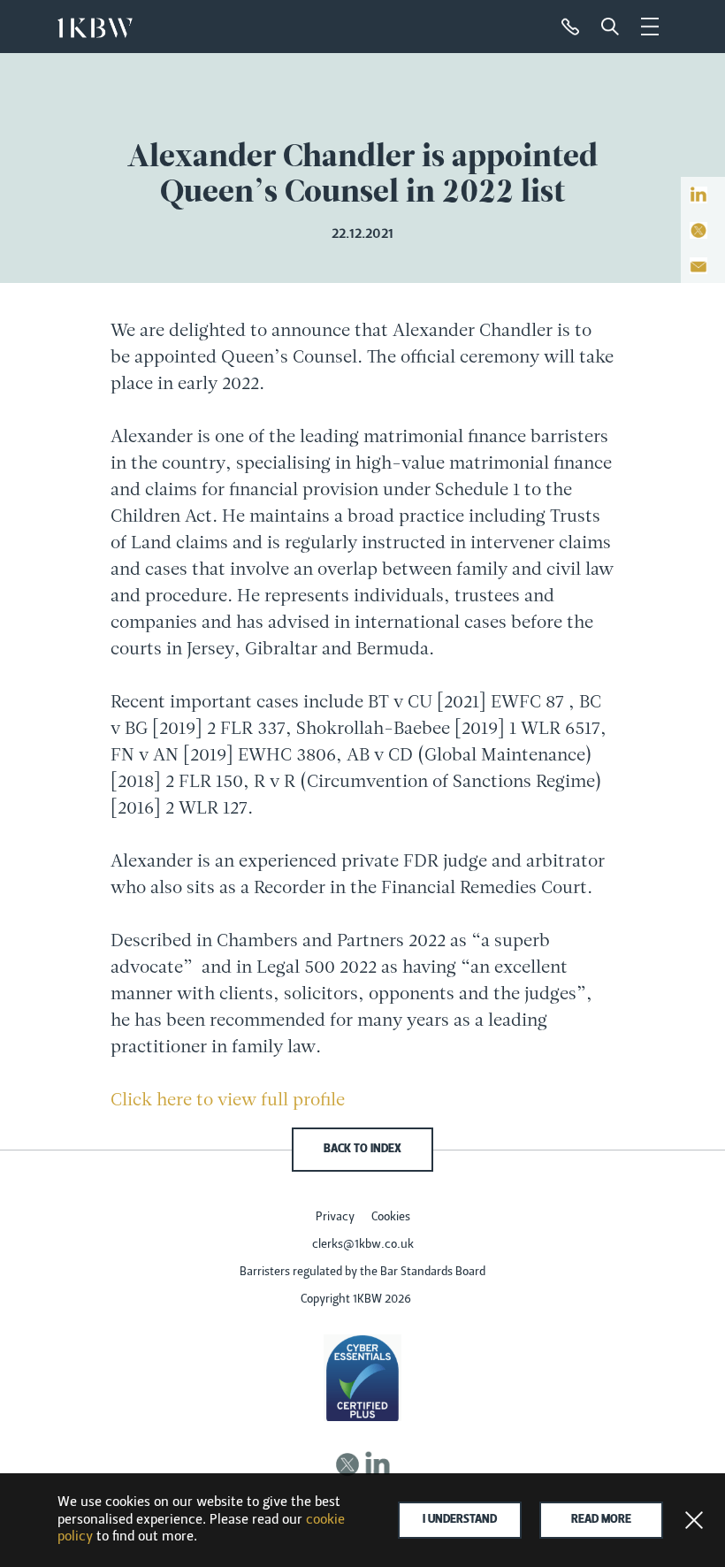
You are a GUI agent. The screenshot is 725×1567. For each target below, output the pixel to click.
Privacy (335, 1218)
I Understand (460, 1520)
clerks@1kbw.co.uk (363, 1245)
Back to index (362, 1149)
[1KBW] (95, 23)
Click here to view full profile (228, 1101)
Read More (601, 1520)
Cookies (390, 1218)
